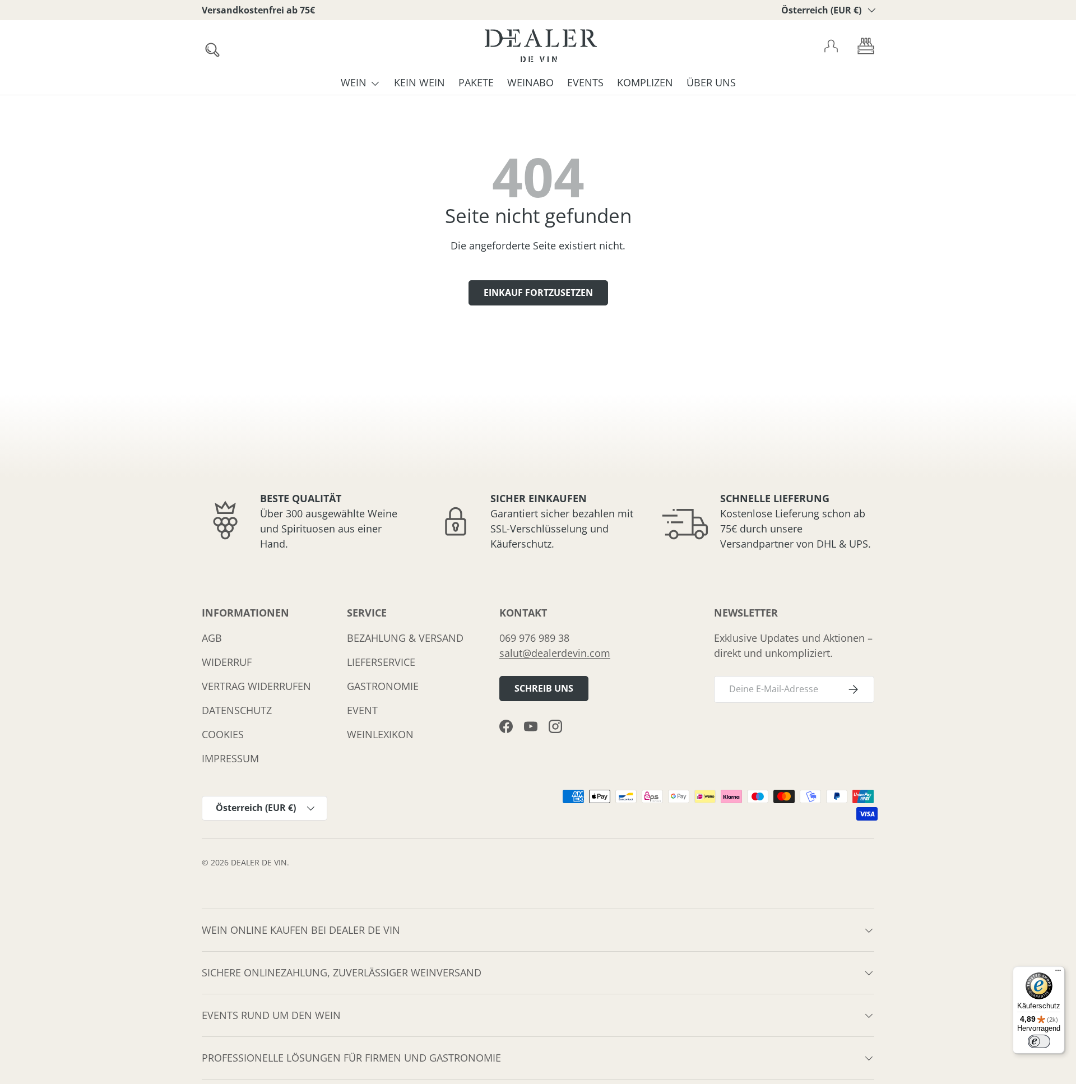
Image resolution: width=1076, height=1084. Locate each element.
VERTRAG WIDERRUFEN (256, 686)
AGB (212, 638)
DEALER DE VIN (259, 863)
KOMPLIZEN (645, 82)
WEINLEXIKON (380, 734)
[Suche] (209, 47)
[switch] (1039, 1041)
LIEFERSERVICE (381, 662)
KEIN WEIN (419, 82)
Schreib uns (543, 688)
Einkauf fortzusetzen (538, 292)
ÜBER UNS (711, 82)
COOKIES (223, 734)
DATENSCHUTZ (237, 710)
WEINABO (530, 82)
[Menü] (1058, 973)
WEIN (354, 82)
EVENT (362, 710)
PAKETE (476, 82)
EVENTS (585, 82)
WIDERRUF (227, 662)
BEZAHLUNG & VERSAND (405, 638)
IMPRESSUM (230, 758)
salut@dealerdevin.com (554, 653)
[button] (866, 46)
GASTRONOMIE (383, 686)
